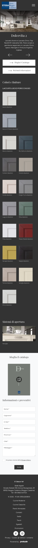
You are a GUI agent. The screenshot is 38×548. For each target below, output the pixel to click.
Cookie (14, 538)
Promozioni (19, 528)
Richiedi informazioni (22, 71)
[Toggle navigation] (33, 5)
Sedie (19, 516)
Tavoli (19, 520)
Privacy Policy (26, 460)
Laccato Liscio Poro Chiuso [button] (16, 88)
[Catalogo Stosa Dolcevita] (19, 379)
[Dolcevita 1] (10, 55)
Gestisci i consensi (26, 538)
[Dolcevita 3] (27, 55)
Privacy (7, 538)
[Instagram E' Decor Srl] (22, 533)
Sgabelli (19, 524)
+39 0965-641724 (20, 493)
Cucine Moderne (19, 501)
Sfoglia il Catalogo (21, 63)
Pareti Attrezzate (19, 509)
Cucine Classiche (19, 505)
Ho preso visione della (18, 460)
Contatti (19, 512)
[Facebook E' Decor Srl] (15, 533)
